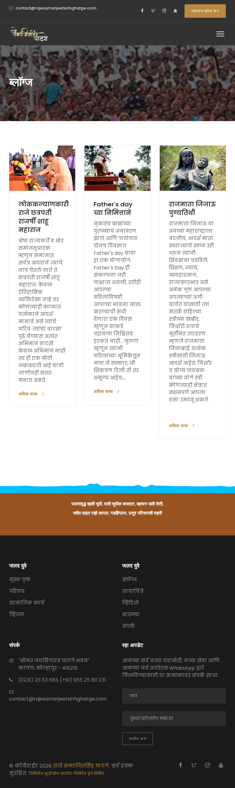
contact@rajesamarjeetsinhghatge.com (55, 8)
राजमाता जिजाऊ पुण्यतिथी (192, 208)
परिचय (17, 591)
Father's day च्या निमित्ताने (113, 208)
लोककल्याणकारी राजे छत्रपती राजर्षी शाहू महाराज (43, 217)
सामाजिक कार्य (26, 602)
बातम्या (131, 614)
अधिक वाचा (28, 394)
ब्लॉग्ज (129, 579)
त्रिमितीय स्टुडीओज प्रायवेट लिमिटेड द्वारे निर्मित (66, 773)
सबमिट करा (137, 738)
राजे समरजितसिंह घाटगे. (82, 765)
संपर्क (128, 626)
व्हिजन (16, 614)
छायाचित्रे (133, 591)
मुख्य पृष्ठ (20, 579)
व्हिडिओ (130, 602)
